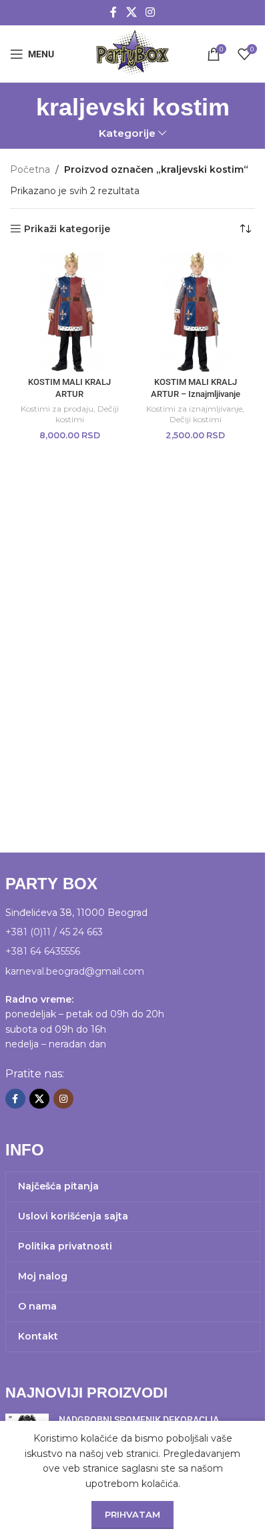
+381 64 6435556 (42, 951)
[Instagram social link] (151, 12)
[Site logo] (132, 53)
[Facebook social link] (113, 12)
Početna (30, 169)
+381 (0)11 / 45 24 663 (54, 932)
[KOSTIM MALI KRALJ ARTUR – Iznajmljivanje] (196, 312)
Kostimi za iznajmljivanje (194, 409)
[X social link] (131, 12)
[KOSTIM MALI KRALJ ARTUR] (69, 312)
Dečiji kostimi (196, 419)
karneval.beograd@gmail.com (74, 971)
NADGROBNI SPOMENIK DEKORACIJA (139, 1419)
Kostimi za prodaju (57, 409)
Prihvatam (132, 1514)
